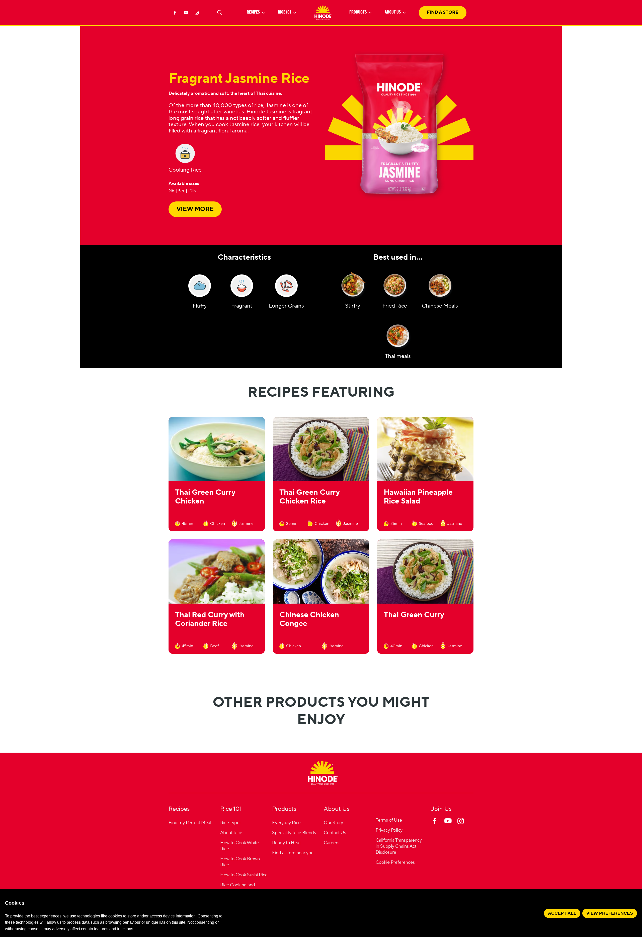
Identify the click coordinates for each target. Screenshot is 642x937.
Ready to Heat (286, 843)
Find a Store (442, 12)
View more (195, 209)
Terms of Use (389, 820)
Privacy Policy (389, 830)
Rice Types (231, 823)
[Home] (323, 773)
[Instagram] (198, 14)
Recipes (253, 12)
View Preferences (609, 913)
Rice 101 (284, 12)
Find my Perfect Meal (190, 823)
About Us (393, 12)
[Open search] (220, 13)
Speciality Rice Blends (294, 833)
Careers (331, 843)
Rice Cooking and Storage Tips (237, 888)
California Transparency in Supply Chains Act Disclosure (399, 846)
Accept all (562, 913)
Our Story (333, 823)
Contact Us (335, 833)
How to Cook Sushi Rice (244, 875)
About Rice (231, 833)
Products (358, 12)
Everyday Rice (286, 823)
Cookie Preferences (395, 862)
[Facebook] (176, 14)
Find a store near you (292, 853)
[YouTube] (187, 14)
